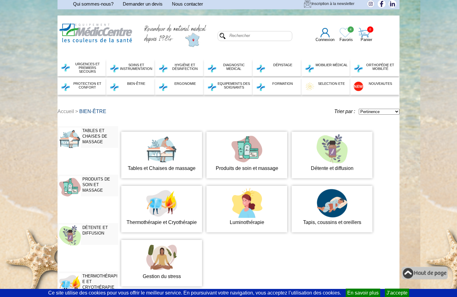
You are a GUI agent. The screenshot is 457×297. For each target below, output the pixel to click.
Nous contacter (187, 4)
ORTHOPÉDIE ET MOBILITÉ (380, 67)
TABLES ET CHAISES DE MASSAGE (94, 136)
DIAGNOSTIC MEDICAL (234, 67)
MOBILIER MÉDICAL (332, 65)
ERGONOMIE (185, 83)
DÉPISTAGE (282, 65)
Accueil (66, 111)
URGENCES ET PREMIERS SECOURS (87, 67)
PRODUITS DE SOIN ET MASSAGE (96, 185)
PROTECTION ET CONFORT (87, 85)
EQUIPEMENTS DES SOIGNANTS (234, 85)
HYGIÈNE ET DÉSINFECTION (185, 67)
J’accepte (397, 292)
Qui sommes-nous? (93, 4)
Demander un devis (143, 4)
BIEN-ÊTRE (136, 83)
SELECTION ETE (331, 83)
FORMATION (282, 83)
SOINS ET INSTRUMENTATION (136, 67)
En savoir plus (363, 292)
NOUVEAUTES (380, 83)
